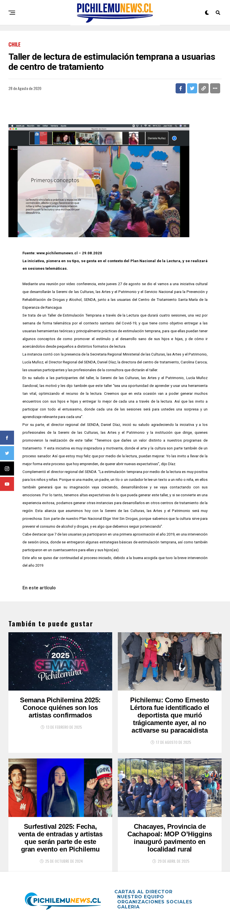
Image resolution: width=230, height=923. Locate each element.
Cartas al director (143, 891)
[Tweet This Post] (192, 88)
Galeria (128, 907)
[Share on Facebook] (181, 88)
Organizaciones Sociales (154, 901)
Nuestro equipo (140, 896)
